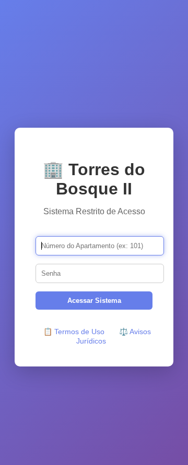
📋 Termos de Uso (73, 331)
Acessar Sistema (94, 300)
